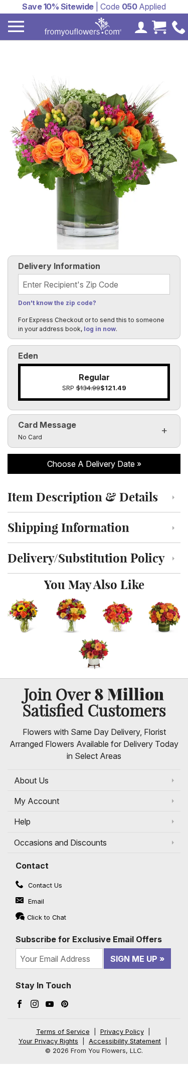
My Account (36, 801)
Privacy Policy (122, 1031)
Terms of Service (63, 1031)
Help (22, 822)
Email (35, 901)
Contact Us (44, 885)
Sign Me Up (133, 959)
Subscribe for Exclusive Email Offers (89, 939)
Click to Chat (46, 917)
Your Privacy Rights (48, 1041)
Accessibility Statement (125, 1041)
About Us (31, 780)
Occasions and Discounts (60, 843)
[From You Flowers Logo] (83, 27)
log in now (100, 329)
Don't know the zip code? (57, 303)
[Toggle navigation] (16, 27)
